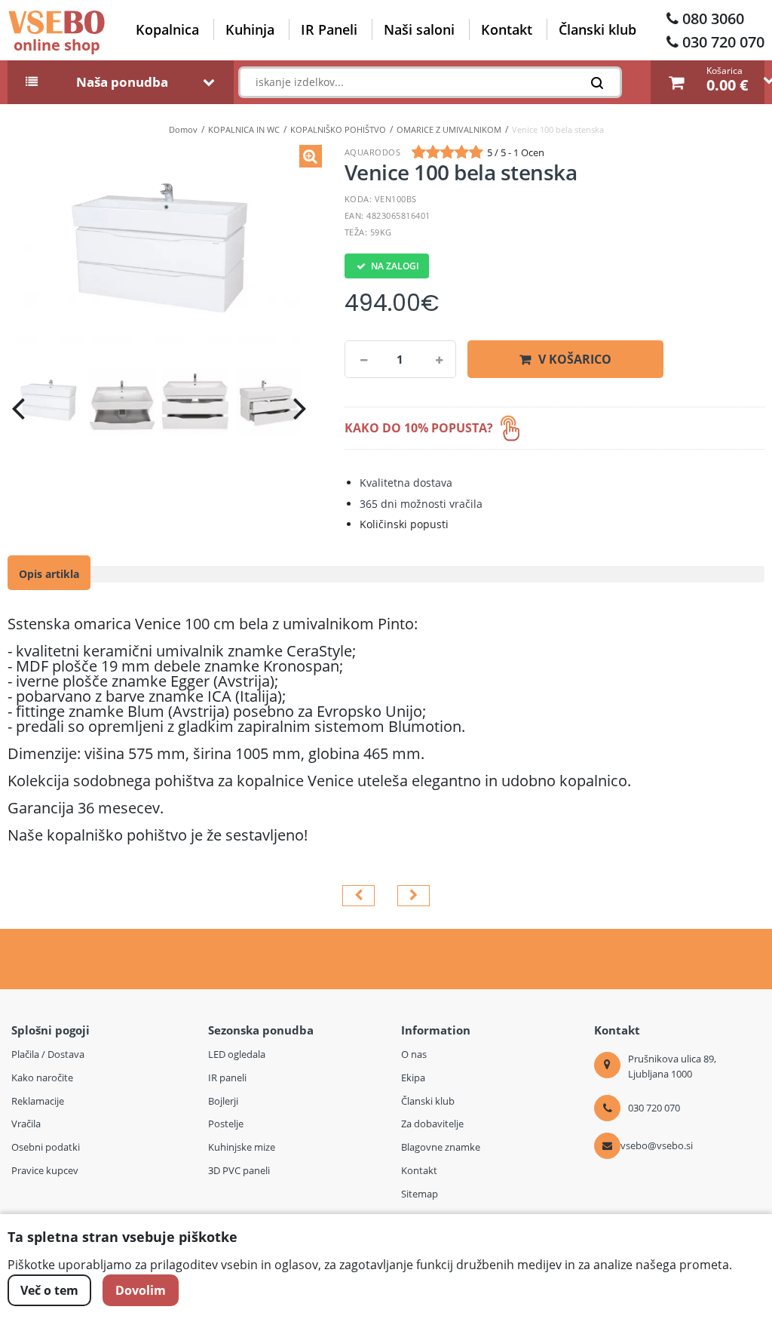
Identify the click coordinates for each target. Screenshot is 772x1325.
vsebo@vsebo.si (656, 1145)
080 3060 (713, 18)
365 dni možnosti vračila (421, 503)
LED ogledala (236, 1054)
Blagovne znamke (440, 1147)
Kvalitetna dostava (406, 482)
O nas (414, 1054)
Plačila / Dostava (47, 1054)
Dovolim (140, 1290)
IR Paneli (329, 29)
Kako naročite (42, 1077)
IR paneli (227, 1077)
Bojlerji (223, 1101)
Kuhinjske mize (241, 1147)
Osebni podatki (45, 1147)
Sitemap (419, 1193)
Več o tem (49, 1290)
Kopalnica (167, 29)
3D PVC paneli (239, 1170)
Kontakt (506, 29)
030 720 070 (723, 42)
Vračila (26, 1123)
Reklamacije (37, 1101)
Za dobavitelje (432, 1123)
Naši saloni (419, 29)
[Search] (601, 86)
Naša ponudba (122, 82)
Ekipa (413, 1077)
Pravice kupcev (44, 1170)
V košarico (574, 359)
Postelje (226, 1123)
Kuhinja (249, 29)
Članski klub (597, 29)
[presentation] (18, 408)
